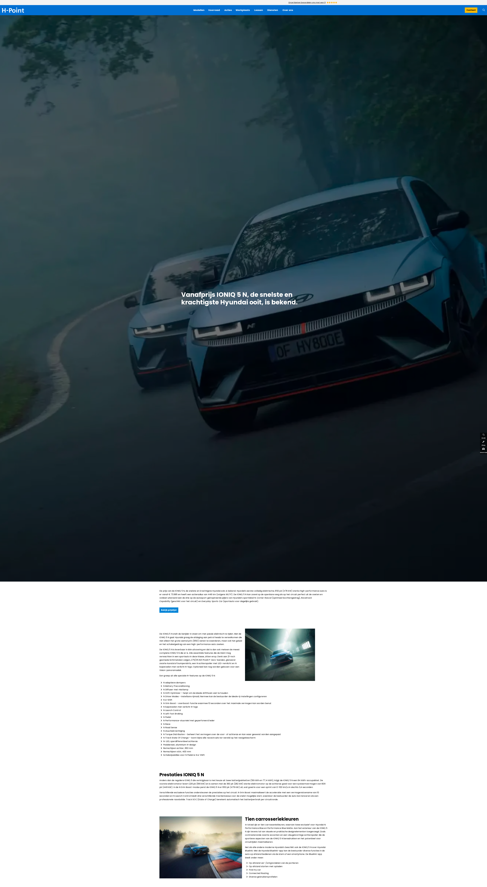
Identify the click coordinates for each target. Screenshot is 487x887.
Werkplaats (243, 10)
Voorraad (214, 10)
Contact (471, 10)
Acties (228, 10)
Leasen (258, 10)
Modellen (198, 10)
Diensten (272, 10)
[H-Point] (13, 10)
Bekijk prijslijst (169, 610)
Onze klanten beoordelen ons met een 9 (307, 2)
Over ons (287, 10)
